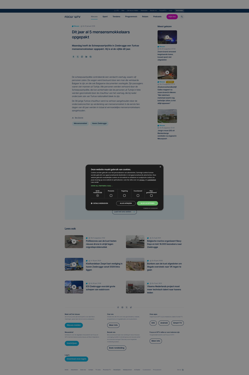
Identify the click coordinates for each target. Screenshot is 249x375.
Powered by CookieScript (150, 208)
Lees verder (95, 182)
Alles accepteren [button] (147, 203)
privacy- (142, 180)
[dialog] (124, 187)
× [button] (160, 167)
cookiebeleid (151, 180)
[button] (124, 186)
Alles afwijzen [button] (126, 203)
